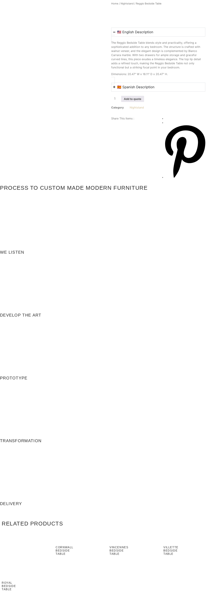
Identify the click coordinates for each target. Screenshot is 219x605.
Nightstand (127, 3)
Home (114, 3)
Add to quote (132, 99)
